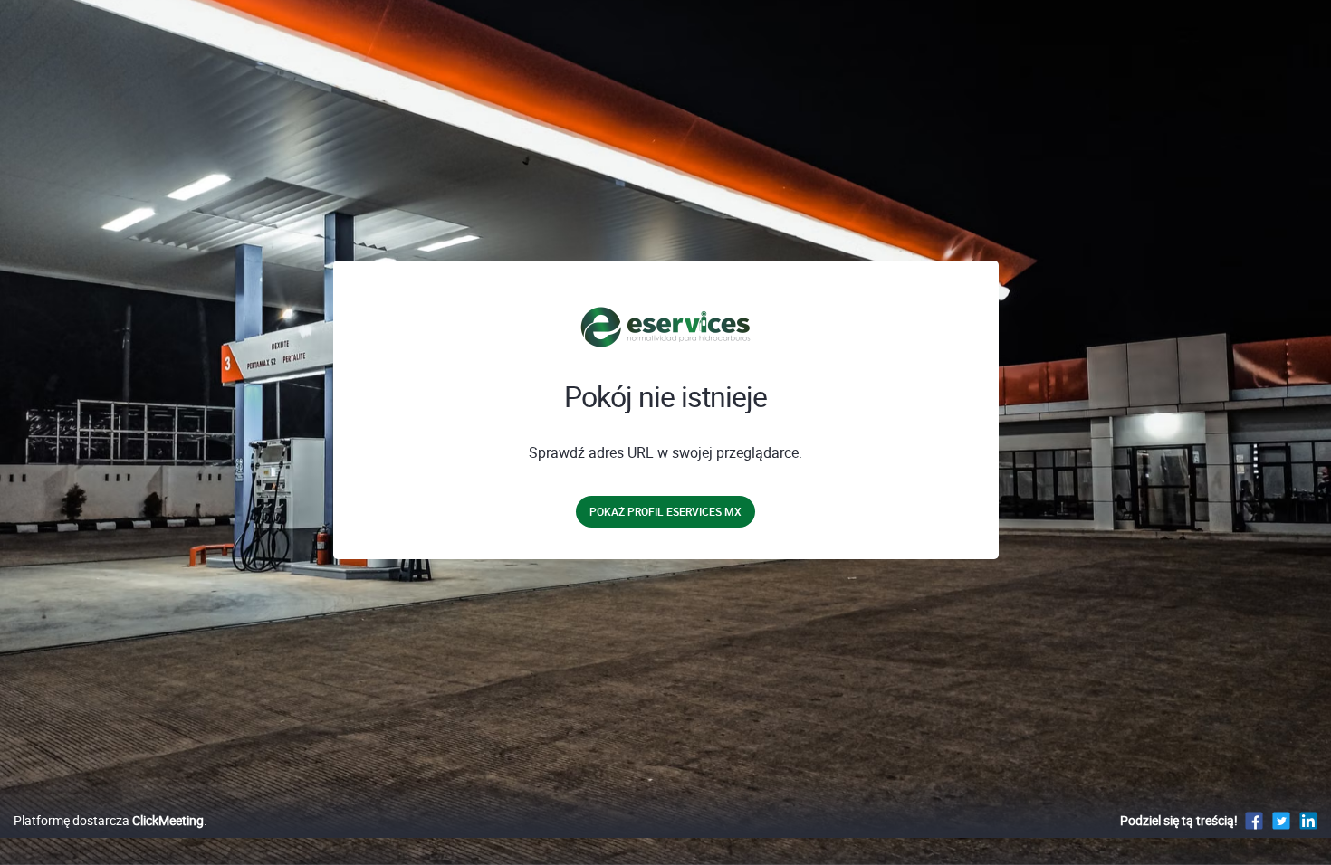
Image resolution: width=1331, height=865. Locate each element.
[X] (1281, 820)
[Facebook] (1254, 820)
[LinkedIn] (1308, 820)
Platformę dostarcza (109, 820)
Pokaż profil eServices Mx (665, 511)
